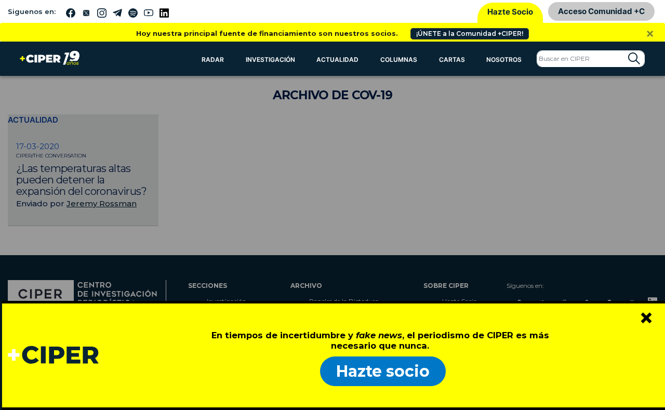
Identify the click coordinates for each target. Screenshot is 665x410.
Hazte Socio (510, 12)
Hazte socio (383, 371)
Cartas (452, 59)
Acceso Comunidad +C (601, 11)
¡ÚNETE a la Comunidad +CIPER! (469, 33)
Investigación (270, 59)
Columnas (398, 59)
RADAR (213, 59)
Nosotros (504, 59)
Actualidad (337, 59)
